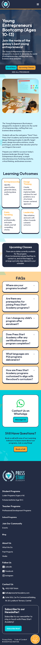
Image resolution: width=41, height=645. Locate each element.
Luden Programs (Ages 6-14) (13, 495)
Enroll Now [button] (11, 67)
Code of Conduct (20, 639)
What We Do (7, 547)
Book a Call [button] (20, 449)
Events (5, 528)
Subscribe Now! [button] (13, 628)
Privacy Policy (7, 639)
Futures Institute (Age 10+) (12, 500)
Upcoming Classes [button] (26, 67)
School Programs (9, 517)
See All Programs (20, 72)
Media (4, 556)
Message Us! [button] (20, 419)
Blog (4, 534)
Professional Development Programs (16, 510)
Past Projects (7, 552)
